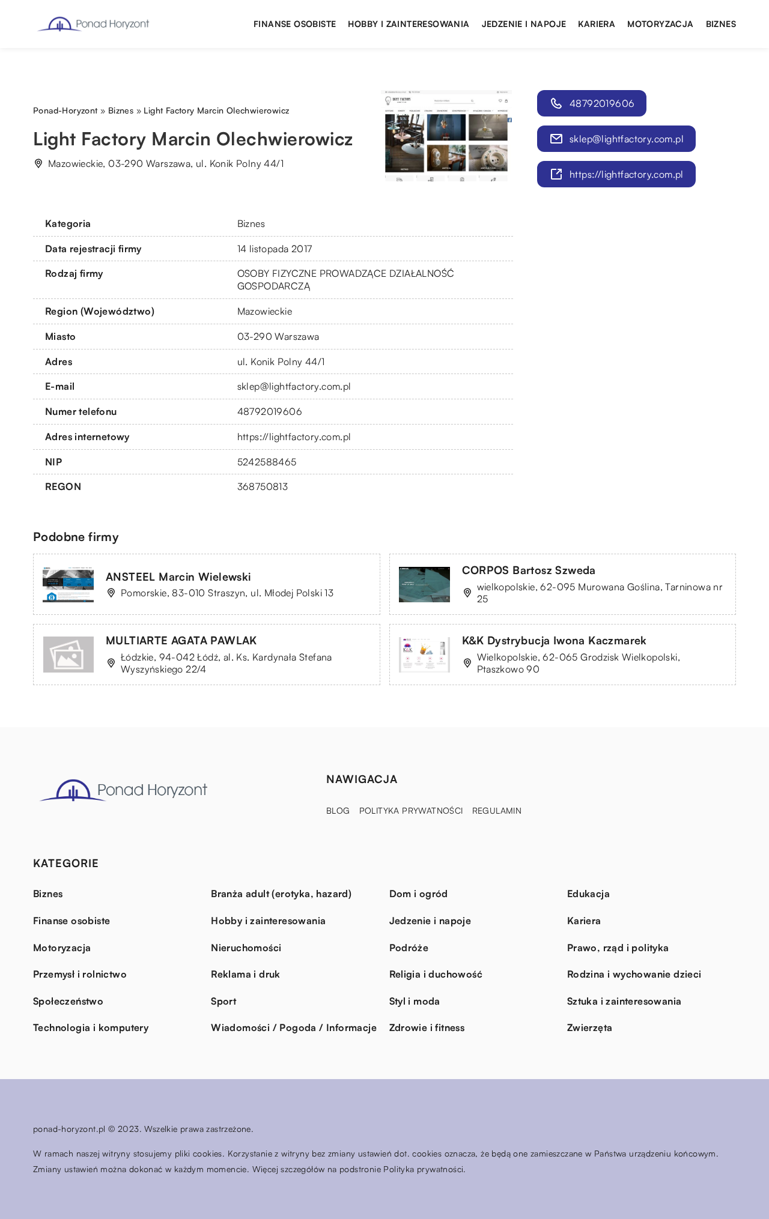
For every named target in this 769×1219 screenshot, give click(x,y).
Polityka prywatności (411, 810)
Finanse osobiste (295, 24)
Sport (223, 1001)
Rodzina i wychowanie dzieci (634, 974)
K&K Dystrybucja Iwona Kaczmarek (554, 640)
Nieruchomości (246, 948)
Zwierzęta (590, 1027)
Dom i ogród (418, 894)
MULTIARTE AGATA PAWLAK (181, 640)
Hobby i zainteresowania (408, 24)
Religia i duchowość (436, 974)
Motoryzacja (660, 24)
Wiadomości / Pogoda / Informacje (294, 1027)
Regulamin (497, 810)
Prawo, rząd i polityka (618, 948)
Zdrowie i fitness (427, 1027)
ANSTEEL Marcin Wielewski (178, 576)
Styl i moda (414, 1001)
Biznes (721, 24)
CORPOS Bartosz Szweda (529, 569)
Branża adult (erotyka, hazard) (281, 894)
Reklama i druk (246, 974)
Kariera (596, 24)
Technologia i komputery (90, 1027)
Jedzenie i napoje (524, 24)
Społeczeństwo (68, 1001)
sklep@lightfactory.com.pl (294, 386)
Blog (338, 810)
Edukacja (588, 894)
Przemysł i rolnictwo (80, 974)
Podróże (409, 948)
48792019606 (269, 411)
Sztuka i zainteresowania (624, 1001)
